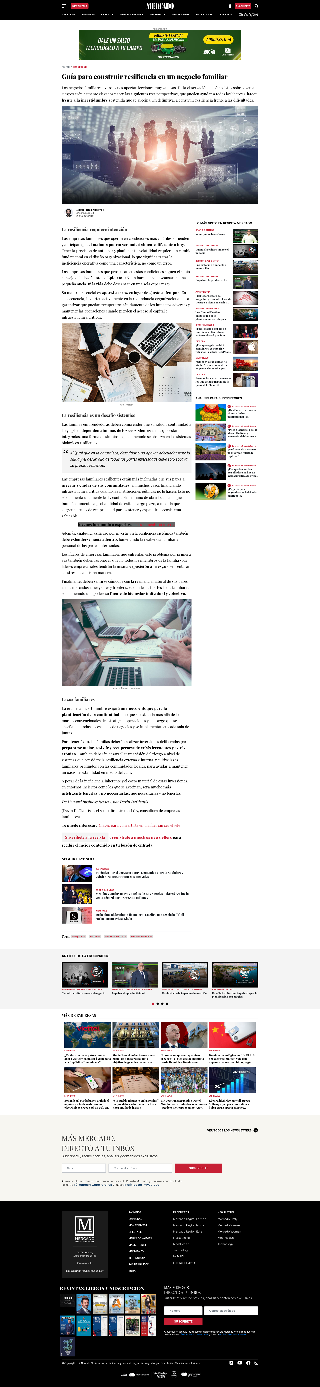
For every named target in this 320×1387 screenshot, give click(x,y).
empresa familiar (141, 936)
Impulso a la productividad (212, 280)
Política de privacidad (120, 1363)
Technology (205, 14)
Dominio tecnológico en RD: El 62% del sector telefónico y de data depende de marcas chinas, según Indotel (231, 1060)
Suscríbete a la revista (85, 837)
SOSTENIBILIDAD (138, 1264)
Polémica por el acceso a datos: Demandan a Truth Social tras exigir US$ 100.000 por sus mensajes (139, 875)
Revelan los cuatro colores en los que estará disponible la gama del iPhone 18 (214, 382)
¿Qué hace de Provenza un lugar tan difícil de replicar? (242, 453)
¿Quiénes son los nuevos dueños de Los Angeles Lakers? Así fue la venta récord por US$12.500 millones (142, 896)
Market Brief (180, 14)
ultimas (95, 936)
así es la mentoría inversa (154, 524)
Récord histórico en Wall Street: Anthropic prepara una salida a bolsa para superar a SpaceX (229, 1104)
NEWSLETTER (226, 1212)
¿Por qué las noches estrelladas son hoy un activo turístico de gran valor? (242, 474)
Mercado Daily (227, 1219)
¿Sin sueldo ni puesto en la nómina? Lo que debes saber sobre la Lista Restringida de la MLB (135, 1104)
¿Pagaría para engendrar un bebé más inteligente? (242, 492)
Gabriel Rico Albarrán (90, 209)
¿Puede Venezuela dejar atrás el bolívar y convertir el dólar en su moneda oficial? (242, 434)
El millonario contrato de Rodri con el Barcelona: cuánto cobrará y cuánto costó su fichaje (211, 333)
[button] (153, 1004)
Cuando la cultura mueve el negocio (83, 993)
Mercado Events (184, 1263)
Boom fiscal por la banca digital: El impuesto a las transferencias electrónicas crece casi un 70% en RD (86, 1106)
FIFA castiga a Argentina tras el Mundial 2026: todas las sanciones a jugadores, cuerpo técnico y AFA (184, 1104)
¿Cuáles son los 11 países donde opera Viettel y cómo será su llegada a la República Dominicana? (87, 1058)
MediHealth (158, 14)
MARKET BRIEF (137, 1245)
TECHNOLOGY (137, 1258)
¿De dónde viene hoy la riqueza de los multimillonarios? (242, 413)
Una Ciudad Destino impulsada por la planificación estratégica (211, 316)
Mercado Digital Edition (189, 1219)
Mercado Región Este (187, 1231)
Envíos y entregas (150, 1363)
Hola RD (178, 1256)
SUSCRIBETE (198, 1168)
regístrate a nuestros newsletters (142, 837)
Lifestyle (107, 14)
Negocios (78, 936)
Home (66, 66)
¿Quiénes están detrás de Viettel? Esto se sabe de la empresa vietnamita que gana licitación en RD (211, 366)
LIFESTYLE (135, 1232)
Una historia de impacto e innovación (184, 993)
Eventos (226, 14)
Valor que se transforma (210, 234)
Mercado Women (132, 14)
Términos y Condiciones (93, 1185)
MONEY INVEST (137, 1225)
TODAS (132, 1271)
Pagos (136, 1363)
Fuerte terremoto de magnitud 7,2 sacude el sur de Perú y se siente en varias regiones (213, 300)
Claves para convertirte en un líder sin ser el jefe (139, 825)
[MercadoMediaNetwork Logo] (84, 1229)
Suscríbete (243, 6)
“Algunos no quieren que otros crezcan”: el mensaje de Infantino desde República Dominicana (182, 1058)
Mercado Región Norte (188, 1225)
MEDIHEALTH (136, 1251)
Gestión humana (115, 936)
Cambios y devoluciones (187, 1363)
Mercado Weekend (230, 1225)
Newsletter (79, 6)
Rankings (68, 14)
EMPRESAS (135, 1218)
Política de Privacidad (142, 1185)
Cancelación (167, 1363)
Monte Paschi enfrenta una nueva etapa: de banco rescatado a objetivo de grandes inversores (134, 1058)
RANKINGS (134, 1212)
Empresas (88, 14)
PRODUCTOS (181, 1212)
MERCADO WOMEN (140, 1238)
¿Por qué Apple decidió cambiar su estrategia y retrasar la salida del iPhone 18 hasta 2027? (213, 350)
